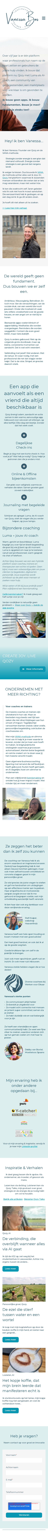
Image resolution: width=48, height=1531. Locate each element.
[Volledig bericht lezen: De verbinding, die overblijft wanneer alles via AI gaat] (24, 1218)
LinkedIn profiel (29, 1146)
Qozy (5, 178)
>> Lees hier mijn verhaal (14, 208)
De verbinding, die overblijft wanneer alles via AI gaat (23, 1243)
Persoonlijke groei (11, 1304)
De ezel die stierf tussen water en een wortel (21, 1314)
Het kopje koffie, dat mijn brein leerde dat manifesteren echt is (21, 1385)
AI (9, 1233)
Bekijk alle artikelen (13, 1199)
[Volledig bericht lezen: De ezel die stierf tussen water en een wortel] (24, 1289)
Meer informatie (34, 669)
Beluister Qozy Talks (34, 1199)
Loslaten (6, 1375)
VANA (40, 172)
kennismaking (34, 778)
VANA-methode (23, 736)
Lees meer (10, 1269)
